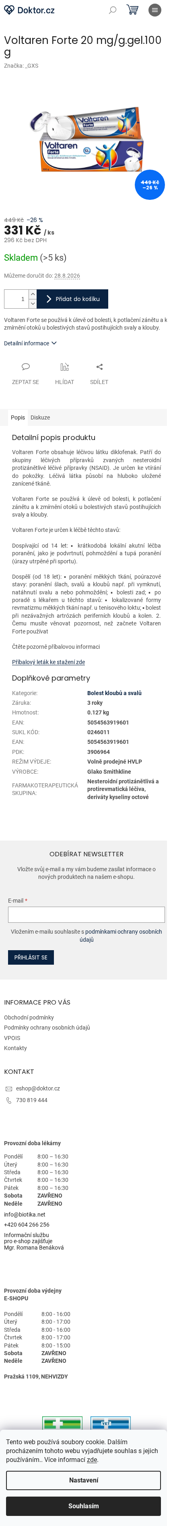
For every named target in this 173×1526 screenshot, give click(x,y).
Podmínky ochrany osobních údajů (47, 1027)
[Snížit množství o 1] (33, 303)
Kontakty (15, 1048)
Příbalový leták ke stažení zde (48, 662)
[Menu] (155, 10)
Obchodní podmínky (29, 1017)
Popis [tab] (18, 417)
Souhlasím (83, 1506)
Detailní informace (26, 343)
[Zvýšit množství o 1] (33, 294)
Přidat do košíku (78, 299)
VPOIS (12, 1038)
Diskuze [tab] (40, 417)
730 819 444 (31, 1100)
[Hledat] (113, 10)
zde (92, 1460)
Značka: (21, 65)
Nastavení (83, 1480)
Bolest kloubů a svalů (114, 693)
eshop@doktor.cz (38, 1088)
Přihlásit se (30, 957)
